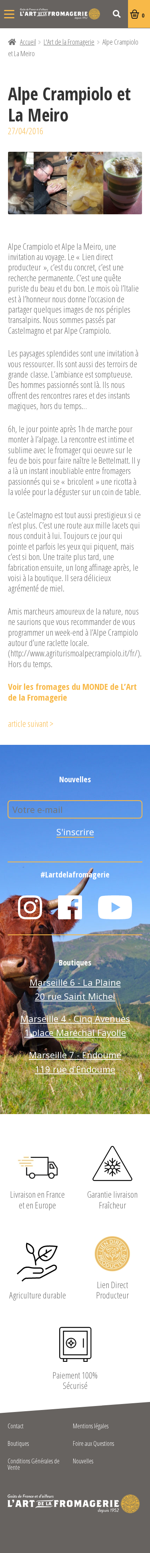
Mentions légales (90, 1426)
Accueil (28, 42)
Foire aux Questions (93, 1444)
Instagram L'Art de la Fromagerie (30, 907)
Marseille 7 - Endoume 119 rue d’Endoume (75, 1062)
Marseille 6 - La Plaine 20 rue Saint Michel (75, 989)
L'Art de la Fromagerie (60, 14)
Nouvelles (83, 1461)
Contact (16, 1426)
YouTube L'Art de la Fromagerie (115, 907)
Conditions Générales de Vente (34, 1465)
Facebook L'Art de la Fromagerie (70, 907)
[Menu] (9, 14)
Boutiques (18, 1444)
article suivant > (30, 723)
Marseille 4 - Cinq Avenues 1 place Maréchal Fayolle (75, 1025)
